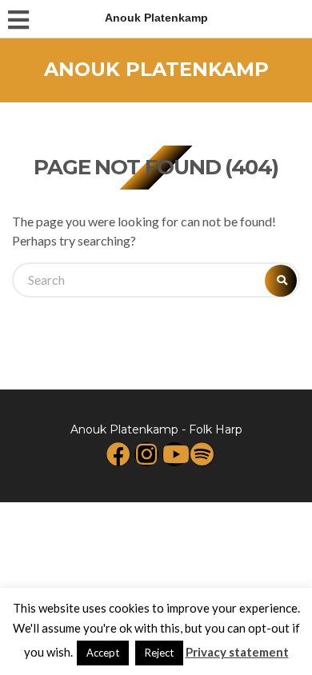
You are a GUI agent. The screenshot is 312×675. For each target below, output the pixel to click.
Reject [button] (159, 652)
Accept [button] (102, 652)
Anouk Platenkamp (156, 69)
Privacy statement (237, 652)
